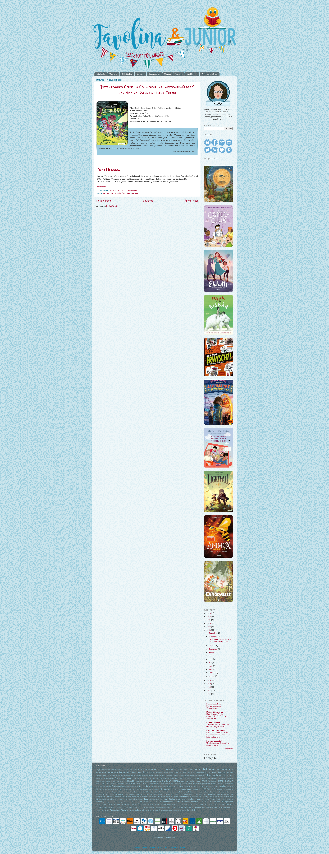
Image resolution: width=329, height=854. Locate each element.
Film (102, 784)
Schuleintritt (216, 802)
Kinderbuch (126, 193)
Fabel (190, 781)
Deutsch (180, 778)
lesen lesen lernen (156, 794)
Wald (203, 808)
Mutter (109, 799)
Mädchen (211, 794)
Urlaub (169, 808)
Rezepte (142, 802)
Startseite (101, 74)
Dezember (213, 633)
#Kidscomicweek (116, 769)
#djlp (98, 770)
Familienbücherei (214, 704)
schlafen (194, 802)
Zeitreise (166, 810)
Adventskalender (176, 772)
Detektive (174, 778)
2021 (209, 630)
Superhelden (194, 804)
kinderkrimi (122, 792)
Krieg (195, 792)
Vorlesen (178, 74)
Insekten (115, 789)
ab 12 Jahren (173, 770)
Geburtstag (177, 784)
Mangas (230, 794)
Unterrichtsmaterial (161, 807)
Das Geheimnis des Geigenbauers (213, 707)
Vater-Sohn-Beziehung (180, 808)
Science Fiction (107, 804)
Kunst (211, 792)
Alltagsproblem (227, 772)
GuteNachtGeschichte (184, 786)
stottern (187, 804)
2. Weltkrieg (125, 769)
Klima (148, 792)
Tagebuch (202, 804)
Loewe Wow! (203, 794)
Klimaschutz (154, 792)
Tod (115, 808)
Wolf (127, 810)
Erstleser (140, 74)
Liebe (181, 794)
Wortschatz (133, 810)
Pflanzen (213, 799)
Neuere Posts (104, 200)
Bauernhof (176, 776)
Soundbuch (133, 804)
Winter (123, 810)
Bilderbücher (126, 74)
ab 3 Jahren (195, 769)
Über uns (113, 74)
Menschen (161, 797)
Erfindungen (155, 781)
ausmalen (152, 776)
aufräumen (144, 775)
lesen (147, 794)
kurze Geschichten (110, 794)
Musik (227, 797)
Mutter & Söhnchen (214, 712)
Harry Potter (205, 786)
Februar (212, 673)
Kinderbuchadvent (102, 792)
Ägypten (204, 772)
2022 (209, 627)
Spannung (142, 804)
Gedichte (184, 784)
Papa (189, 799)
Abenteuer (143, 772)
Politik (224, 799)
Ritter (147, 802)
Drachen (230, 778)
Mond (210, 796)
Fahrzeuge (196, 781)
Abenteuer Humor (154, 772)
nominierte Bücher (167, 799)
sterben (182, 804)
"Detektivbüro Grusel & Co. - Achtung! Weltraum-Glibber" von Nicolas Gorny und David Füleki (147, 90)
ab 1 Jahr (140, 770)
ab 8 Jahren (121, 772)
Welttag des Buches (226, 808)
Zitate (170, 810)
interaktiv (128, 789)
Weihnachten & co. (209, 74)
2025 (209, 617)
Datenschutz (170, 837)
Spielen (159, 804)
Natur (145, 799)
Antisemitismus (125, 775)
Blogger (193, 847)
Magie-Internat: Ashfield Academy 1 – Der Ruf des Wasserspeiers (216, 716)
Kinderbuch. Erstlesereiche (224, 789)
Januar (212, 676)
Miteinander (184, 797)
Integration (122, 789)
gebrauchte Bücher (167, 784)
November (213, 636)
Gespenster (107, 786)
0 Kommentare (131, 190)
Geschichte (219, 784)
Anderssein (107, 776)
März (211, 669)
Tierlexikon (106, 807)
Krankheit (176, 792)
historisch (223, 786)
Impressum (158, 837)
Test (220, 804)
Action (162, 772)
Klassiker (143, 792)
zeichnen (159, 810)
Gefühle (191, 783)
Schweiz (99, 804)
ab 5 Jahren (108, 193)
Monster (216, 797)
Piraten (218, 799)
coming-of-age (142, 778)
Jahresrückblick (146, 789)
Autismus (169, 775)
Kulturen (206, 792)
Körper (169, 792)
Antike (118, 775)
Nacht (126, 799)
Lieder (196, 794)
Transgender (127, 808)
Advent (167, 772)
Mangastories (100, 796)
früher (145, 784)
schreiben (202, 802)
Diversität (221, 778)
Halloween (196, 786)
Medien (124, 797)
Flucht (107, 784)
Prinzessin (229, 799)
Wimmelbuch (115, 810)
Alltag (219, 772)
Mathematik (117, 796)
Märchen (109, 797)
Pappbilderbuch (197, 799)
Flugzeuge (113, 784)
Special (153, 804)
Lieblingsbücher (188, 794)
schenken (187, 802)
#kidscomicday (105, 769)
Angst (113, 776)
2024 (209, 620)
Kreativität (185, 792)
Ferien (98, 784)
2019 (209, 684)
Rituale (152, 802)
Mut (231, 796)
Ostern (178, 799)
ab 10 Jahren (150, 769)
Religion (121, 802)
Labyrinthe (121, 794)
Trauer (134, 808)
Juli (210, 656)
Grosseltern (167, 786)
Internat (134, 789)
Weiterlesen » (102, 187)
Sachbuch (178, 801)
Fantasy (229, 781)
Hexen (216, 786)
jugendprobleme (179, 789)
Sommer (127, 804)
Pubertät (99, 802)
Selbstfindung (118, 804)
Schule (208, 802)
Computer (151, 778)
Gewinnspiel (117, 786)
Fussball (157, 784)
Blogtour (230, 776)
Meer (129, 796)
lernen (132, 794)
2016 (209, 694)
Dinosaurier (213, 778)
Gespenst (99, 786)
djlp (225, 778)
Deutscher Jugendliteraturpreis (196, 778)
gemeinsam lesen (208, 784)
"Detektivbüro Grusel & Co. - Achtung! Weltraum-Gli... (219, 640)
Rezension (135, 802)
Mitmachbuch (195, 797)
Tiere (99, 807)
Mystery (114, 799)
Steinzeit (176, 804)
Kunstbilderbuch (219, 792)
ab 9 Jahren (132, 772)
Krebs (191, 792)
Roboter (156, 802)
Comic (117, 778)
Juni (210, 659)
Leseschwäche (167, 794)
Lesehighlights (140, 794)
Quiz (104, 802)
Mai (210, 662)
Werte (98, 810)
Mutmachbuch (101, 799)
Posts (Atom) (111, 206)
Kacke (194, 789)
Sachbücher (192, 74)
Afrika (199, 772)
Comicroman (126, 778)
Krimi (200, 792)
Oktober (212, 646)
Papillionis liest (213, 722)
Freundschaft (137, 783)
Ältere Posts (191, 200)
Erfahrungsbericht (145, 781)
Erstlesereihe (182, 781)
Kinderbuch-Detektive (216, 731)
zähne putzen (152, 810)
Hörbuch (230, 786)
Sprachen (170, 804)
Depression (167, 778)
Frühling (151, 784)
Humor (99, 789)
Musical (222, 796)
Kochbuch (162, 792)
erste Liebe (164, 781)
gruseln (173, 786)
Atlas (132, 775)
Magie (218, 794)
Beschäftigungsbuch (191, 775)
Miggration (169, 796)
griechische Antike (156, 786)
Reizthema (115, 802)
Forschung (121, 784)
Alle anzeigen (229, 748)
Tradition (119, 807)
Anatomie (99, 775)
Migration (176, 796)
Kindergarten (114, 792)
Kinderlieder (130, 792)
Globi (136, 786)
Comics (167, 74)
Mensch (154, 796)
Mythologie (120, 799)
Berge (182, 775)
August (212, 652)
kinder (198, 789)
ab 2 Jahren (185, 770)
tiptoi (112, 807)
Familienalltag (212, 781)
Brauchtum (99, 778)
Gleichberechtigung (128, 786)
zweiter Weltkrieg (191, 810)
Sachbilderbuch (166, 802)
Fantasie (117, 193)
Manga (223, 794)
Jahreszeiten (155, 789)
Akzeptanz (212, 772)
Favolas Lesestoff (214, 741)
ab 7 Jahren (109, 772)
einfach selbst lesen (117, 781)
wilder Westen (104, 810)
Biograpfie (222, 776)
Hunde (105, 789)
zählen (144, 810)
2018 (209, 687)
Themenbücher (227, 804)
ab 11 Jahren (162, 770)
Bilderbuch (211, 775)
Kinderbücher (154, 74)
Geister (198, 784)
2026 (209, 613)
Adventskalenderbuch (190, 772)
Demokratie (158, 778)
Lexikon (175, 794)
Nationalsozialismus (136, 799)
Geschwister (228, 784)
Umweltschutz (150, 807)
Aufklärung (137, 775)
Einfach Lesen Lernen (103, 781)
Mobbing (205, 797)
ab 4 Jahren (209, 769)
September (213, 649)
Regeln (109, 802)
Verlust (191, 807)
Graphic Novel (144, 786)
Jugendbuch (166, 789)
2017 (209, 690)
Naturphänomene (154, 799)
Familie (203, 781)
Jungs (188, 789)
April (211, 666)
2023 (209, 623)
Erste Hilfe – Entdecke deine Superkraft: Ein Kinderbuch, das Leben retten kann (218, 735)
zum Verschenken (178, 810)
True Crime (141, 808)
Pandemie (184, 799)
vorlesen (135, 193)
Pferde (207, 799)
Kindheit (136, 792)
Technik (209, 804)
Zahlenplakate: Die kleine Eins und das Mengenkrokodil (217, 725)
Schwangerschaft (227, 802)
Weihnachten (212, 807)
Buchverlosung (109, 778)
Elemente (135, 781)
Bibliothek (201, 775)
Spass (149, 804)
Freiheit (127, 784)
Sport (164, 804)
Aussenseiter (160, 776)
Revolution (127, 802)
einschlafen (128, 781)
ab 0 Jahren (133, 769)
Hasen (211, 786)
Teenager (215, 804)
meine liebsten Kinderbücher (141, 796)
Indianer (110, 789)
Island (139, 789)
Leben (128, 794)
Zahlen (139, 810)
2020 (209, 680)
